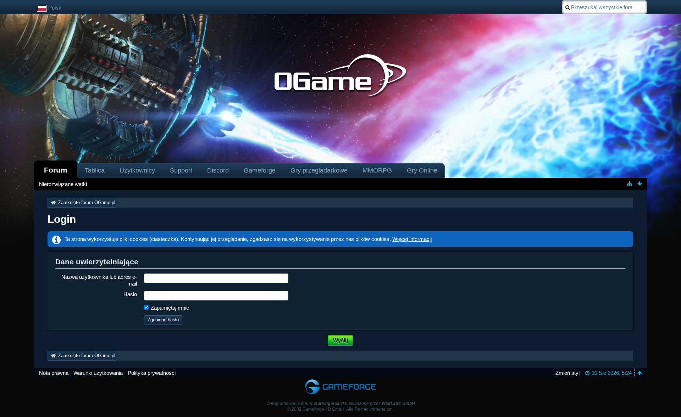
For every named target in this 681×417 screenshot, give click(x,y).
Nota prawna (53, 373)
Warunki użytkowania (98, 373)
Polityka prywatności (152, 373)
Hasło (130, 294)
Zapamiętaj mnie (169, 308)
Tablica (95, 170)
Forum (55, 170)
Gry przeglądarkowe (319, 170)
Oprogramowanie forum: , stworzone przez (340, 403)
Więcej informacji (412, 239)
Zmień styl (567, 373)
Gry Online (422, 170)
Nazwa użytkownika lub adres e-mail (99, 280)
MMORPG (377, 170)
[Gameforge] (340, 381)
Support (181, 170)
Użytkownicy (137, 170)
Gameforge (260, 170)
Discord (218, 170)
